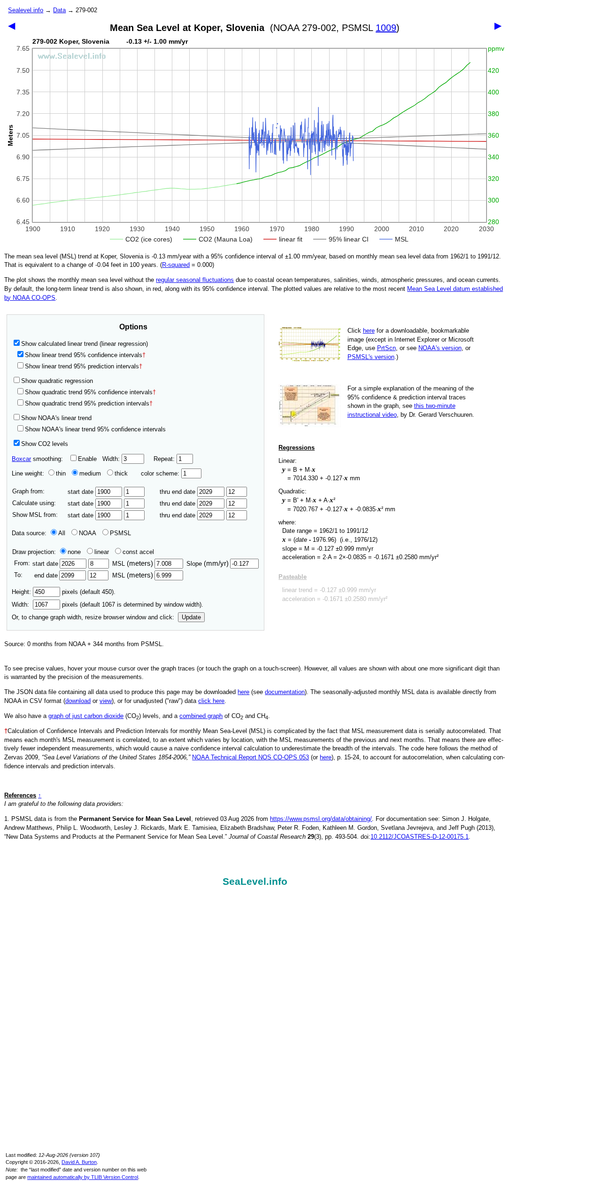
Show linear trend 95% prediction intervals (83, 366)
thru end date (178, 491)
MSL (132, 563)
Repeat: (165, 458)
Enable (87, 458)
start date (81, 491)
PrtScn (386, 347)
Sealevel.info (25, 10)
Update (191, 617)
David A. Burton (79, 1162)
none (74, 551)
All (61, 533)
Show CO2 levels (44, 443)
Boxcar (21, 458)
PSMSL (120, 533)
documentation (285, 691)
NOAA (87, 533)
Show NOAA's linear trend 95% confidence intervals (95, 429)
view (106, 700)
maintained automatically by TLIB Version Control (82, 1177)
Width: (112, 458)
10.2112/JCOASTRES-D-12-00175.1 (419, 836)
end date (45, 575)
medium (90, 473)
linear (101, 551)
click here (211, 700)
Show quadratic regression (57, 380)
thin (61, 473)
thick (122, 473)
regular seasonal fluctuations (195, 279)
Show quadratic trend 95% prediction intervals (89, 403)
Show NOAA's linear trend (56, 417)
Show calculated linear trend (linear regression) (84, 343)
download (78, 700)
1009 (386, 28)
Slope (207, 563)
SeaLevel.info (255, 881)
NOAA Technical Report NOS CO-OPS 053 (250, 757)
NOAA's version (440, 347)
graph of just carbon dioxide (85, 715)
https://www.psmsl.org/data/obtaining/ (321, 818)
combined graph (201, 715)
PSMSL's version (370, 356)
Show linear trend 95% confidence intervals (83, 355)
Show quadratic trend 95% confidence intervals (90, 392)
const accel (138, 551)
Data (59, 10)
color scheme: (161, 473)
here (369, 330)
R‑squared (176, 264)
